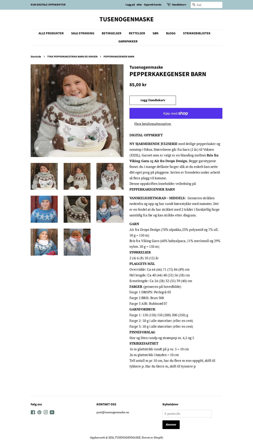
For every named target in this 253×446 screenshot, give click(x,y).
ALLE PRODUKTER (51, 33)
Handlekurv (179, 5)
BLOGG (171, 33)
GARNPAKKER (128, 41)
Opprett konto (152, 5)
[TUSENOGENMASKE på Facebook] (33, 413)
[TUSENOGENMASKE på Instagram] (45, 413)
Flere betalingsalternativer (152, 124)
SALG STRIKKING (82, 33)
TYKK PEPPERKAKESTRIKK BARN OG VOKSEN (72, 56)
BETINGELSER (111, 33)
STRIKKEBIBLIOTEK (197, 33)
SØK (156, 33)
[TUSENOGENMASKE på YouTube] (52, 413)
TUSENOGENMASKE (126, 19)
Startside (36, 56)
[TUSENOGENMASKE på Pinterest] (39, 413)
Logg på (130, 5)
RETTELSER (137, 33)
